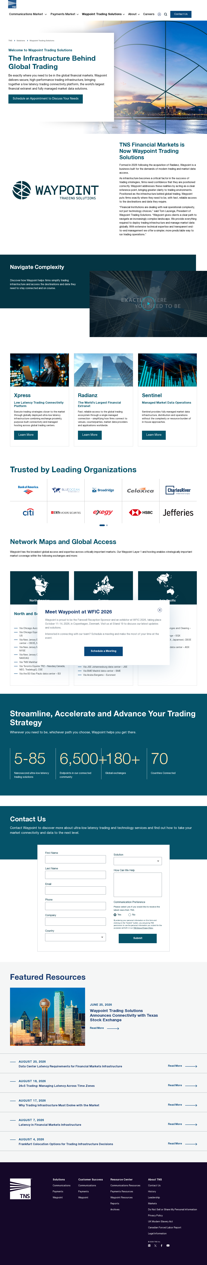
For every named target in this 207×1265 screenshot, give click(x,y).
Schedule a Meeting (103, 651)
